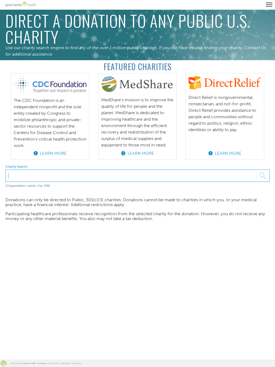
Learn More (52, 153)
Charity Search (16, 166)
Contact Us (255, 47)
